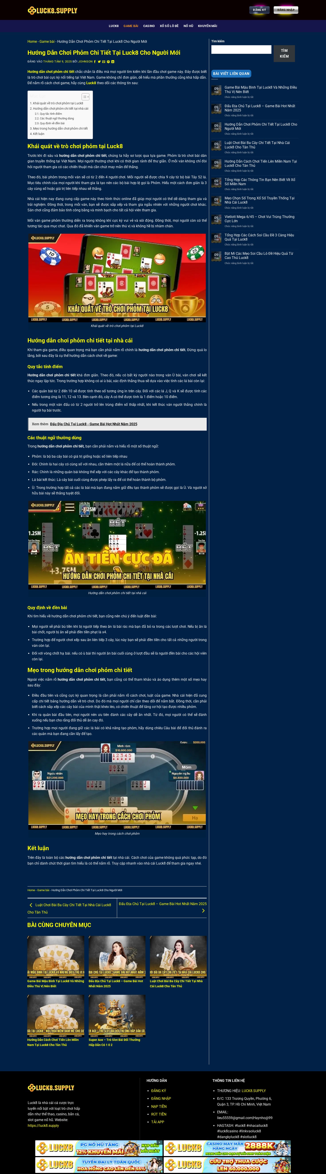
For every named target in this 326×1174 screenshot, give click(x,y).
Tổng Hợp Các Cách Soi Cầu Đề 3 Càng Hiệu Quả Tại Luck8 (259, 237)
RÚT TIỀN (158, 1114)
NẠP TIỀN (159, 1106)
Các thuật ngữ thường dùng (57, 118)
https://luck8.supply (43, 1125)
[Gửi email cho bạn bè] (103, 62)
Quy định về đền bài (52, 123)
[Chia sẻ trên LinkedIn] (112, 62)
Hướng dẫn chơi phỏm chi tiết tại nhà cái (60, 109)
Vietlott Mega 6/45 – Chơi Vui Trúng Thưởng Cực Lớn (260, 219)
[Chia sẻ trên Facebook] (94, 62)
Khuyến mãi (207, 26)
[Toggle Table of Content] (83, 97)
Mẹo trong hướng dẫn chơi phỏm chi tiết (60, 128)
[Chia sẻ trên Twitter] (99, 62)
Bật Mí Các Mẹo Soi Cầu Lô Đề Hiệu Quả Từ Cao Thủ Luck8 (259, 255)
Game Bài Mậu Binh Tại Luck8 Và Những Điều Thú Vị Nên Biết (261, 89)
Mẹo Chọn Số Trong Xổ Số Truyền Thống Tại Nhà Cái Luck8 (260, 200)
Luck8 (114, 26)
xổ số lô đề (169, 26)
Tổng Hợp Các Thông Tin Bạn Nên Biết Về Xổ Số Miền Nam (260, 182)
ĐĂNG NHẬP (161, 1098)
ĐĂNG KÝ (158, 1091)
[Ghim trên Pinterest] (108, 62)
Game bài (131, 26)
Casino (149, 26)
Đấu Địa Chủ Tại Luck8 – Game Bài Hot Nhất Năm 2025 (260, 108)
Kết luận (38, 134)
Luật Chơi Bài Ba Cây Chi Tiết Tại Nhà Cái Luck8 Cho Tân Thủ (257, 145)
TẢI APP (157, 1122)
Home (32, 41)
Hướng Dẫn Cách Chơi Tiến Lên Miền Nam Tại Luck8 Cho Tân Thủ (261, 163)
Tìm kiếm (217, 41)
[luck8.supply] (59, 10)
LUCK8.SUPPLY (254, 1091)
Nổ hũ (188, 26)
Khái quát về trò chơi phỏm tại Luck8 (58, 103)
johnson (85, 61)
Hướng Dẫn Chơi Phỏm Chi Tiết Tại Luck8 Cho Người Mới (261, 126)
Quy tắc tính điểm (51, 113)
